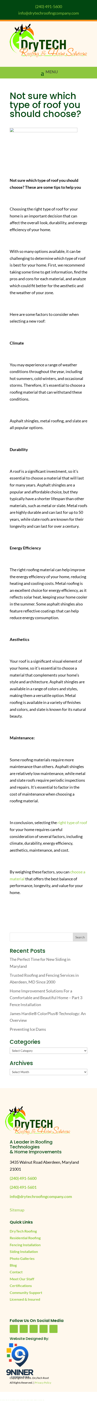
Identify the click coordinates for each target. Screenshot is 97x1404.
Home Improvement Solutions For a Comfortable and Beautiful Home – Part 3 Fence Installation (46, 997)
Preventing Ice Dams (28, 1029)
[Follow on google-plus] (43, 1329)
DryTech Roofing (23, 1231)
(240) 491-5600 (48, 6)
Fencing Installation (25, 1245)
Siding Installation (24, 1251)
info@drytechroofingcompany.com (48, 13)
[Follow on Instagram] (53, 1329)
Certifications (21, 1285)
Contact (16, 1272)
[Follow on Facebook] (14, 1329)
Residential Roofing (25, 1238)
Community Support (26, 1292)
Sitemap (17, 1209)
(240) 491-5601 (23, 1187)
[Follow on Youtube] (24, 1329)
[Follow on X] (34, 1329)
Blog (13, 1265)
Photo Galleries (22, 1258)
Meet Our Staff (22, 1279)
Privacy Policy (43, 1382)
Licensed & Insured (25, 1299)
